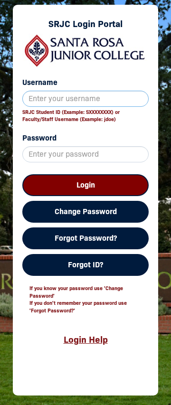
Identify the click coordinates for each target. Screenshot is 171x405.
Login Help (86, 339)
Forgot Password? (86, 238)
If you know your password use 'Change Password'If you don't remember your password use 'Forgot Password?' (78, 299)
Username (39, 82)
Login (85, 184)
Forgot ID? (85, 264)
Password (39, 137)
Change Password (86, 211)
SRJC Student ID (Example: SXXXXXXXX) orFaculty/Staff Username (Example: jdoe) (71, 116)
